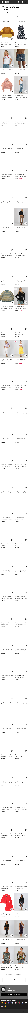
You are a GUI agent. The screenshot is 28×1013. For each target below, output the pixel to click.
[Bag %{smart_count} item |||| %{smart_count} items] (26, 2)
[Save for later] (12, 39)
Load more (14, 980)
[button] (2, 1003)
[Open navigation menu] (2, 2)
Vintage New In (8, 16)
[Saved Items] (22, 2)
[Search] (18, 2)
